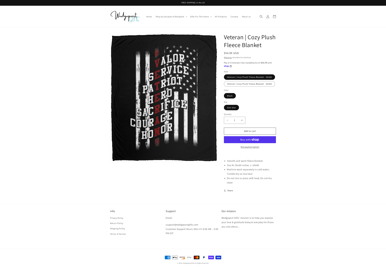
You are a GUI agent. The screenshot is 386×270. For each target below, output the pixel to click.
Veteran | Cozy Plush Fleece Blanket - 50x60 (249, 77)
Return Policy (116, 223)
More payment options (250, 147)
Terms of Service (118, 234)
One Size (231, 107)
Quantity (227, 114)
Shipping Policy (117, 228)
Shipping (228, 57)
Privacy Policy (116, 218)
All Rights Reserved (202, 263)
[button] (171, 16)
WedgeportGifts (188, 263)
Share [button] (230, 190)
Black (230, 95)
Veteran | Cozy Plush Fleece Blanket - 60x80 (249, 84)
